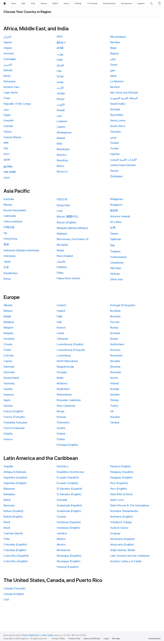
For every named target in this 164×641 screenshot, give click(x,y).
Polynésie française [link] (15, 422)
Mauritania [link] (63, 149)
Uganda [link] (114, 154)
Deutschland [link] (11, 377)
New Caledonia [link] (66, 405)
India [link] (59, 59)
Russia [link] (114, 327)
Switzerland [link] (117, 344)
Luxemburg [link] (64, 355)
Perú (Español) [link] (119, 483)
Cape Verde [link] (11, 92)
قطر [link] (112, 70)
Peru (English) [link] (118, 488)
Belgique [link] (9, 322)
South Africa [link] (117, 126)
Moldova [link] (62, 383)
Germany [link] (9, 383)
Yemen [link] (114, 170)
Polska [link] (61, 439)
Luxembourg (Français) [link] (71, 349)
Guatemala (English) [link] (69, 511)
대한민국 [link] (62, 199)
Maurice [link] (61, 154)
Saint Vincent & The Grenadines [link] (129, 505)
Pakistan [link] (62, 267)
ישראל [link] (60, 76)
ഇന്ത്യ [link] (8, 166)
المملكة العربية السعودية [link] (124, 98)
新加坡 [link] (114, 210)
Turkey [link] (114, 405)
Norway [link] (61, 416)
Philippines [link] (116, 199)
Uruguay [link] (115, 533)
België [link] (7, 316)
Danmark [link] (9, 366)
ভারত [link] (6, 148)
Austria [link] (61, 428)
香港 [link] (6, 244)
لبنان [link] (59, 115)
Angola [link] (8, 47)
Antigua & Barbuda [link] (15, 471)
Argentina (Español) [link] (15, 477)
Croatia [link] (8, 344)
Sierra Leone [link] (118, 120)
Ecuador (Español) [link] (68, 477)
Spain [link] (7, 400)
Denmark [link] (9, 372)
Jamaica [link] (62, 533)
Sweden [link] (115, 394)
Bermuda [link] (9, 505)
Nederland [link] (63, 389)
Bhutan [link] (8, 204)
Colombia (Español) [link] (15, 544)
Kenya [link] (60, 99)
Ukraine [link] (114, 422)
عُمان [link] (113, 59)
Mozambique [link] (118, 36)
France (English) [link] (13, 411)
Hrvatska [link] (9, 338)
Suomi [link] (114, 377)
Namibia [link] (115, 42)
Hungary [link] (62, 372)
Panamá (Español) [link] (67, 566)
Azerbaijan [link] (10, 59)
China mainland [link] (13, 221)
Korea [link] (7, 278)
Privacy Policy (58, 638)
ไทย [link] (112, 245)
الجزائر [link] (7, 36)
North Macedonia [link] (67, 361)
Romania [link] (115, 316)
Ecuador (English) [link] (67, 483)
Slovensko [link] (116, 355)
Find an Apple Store (30, 635)
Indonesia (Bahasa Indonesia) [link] (21, 250)
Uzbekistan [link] (117, 262)
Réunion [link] (115, 87)
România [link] (115, 310)
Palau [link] (60, 272)
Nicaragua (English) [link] (68, 561)
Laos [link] (60, 210)
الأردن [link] (60, 87)
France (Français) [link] (14, 416)
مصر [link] (6, 109)
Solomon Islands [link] (120, 216)
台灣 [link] (112, 227)
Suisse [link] (114, 338)
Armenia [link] (8, 53)
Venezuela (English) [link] (122, 544)
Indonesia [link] (9, 255)
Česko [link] (7, 349)
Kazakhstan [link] (10, 273)
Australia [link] (9, 199)
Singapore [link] (116, 204)
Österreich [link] (63, 422)
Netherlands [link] (64, 394)
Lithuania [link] (62, 338)
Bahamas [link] (9, 488)
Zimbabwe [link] (116, 176)
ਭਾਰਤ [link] (59, 36)
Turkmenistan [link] (118, 257)
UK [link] (112, 411)
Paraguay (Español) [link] (121, 471)
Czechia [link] (8, 355)
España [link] (8, 389)
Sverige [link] (114, 389)
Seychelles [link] (116, 114)
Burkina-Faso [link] (12, 87)
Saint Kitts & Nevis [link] (121, 494)
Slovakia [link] (115, 361)
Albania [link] (8, 305)
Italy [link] (59, 322)
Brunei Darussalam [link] (15, 210)
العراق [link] (60, 65)
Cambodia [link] (10, 215)
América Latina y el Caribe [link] (126, 561)
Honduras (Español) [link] (69, 522)
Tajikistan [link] (115, 239)
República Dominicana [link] (70, 471)
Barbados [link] (9, 494)
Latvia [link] (60, 333)
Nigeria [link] (114, 53)
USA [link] (6, 599)
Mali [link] (59, 143)
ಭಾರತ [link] (7, 159)
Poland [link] (61, 433)
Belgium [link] (8, 327)
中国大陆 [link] (9, 227)
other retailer (48, 635)
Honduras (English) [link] (68, 527)
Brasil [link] (7, 522)
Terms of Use (74, 638)
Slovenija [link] (115, 372)
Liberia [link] (61, 126)
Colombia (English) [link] (15, 550)
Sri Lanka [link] (115, 222)
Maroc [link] (60, 166)
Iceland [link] (61, 305)
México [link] (61, 538)
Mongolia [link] (62, 244)
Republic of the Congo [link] (17, 103)
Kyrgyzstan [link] (63, 205)
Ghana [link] (7, 131)
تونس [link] (113, 137)
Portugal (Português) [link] (122, 305)
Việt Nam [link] (115, 268)
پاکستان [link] (61, 261)
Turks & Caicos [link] (119, 527)
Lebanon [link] (62, 121)
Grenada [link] (62, 499)
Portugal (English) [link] (67, 444)
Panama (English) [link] (120, 466)
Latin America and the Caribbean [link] (130, 555)
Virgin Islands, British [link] (122, 550)
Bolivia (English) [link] (13, 516)
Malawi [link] (61, 138)
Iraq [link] (59, 70)
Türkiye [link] (114, 400)
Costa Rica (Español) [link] (16, 555)
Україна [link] (115, 416)
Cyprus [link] (8, 361)
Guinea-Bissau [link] (12, 137)
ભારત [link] (6, 154)
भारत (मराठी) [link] (10, 172)
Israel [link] (60, 82)
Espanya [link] (9, 394)
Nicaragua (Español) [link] (69, 555)
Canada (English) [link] (14, 594)
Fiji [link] (5, 233)
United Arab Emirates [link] (123, 165)
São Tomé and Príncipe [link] (124, 92)
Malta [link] (60, 377)
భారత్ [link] (60, 47)
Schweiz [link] (115, 333)
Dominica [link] (62, 466)
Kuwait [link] (61, 110)
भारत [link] (6, 142)
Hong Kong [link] (10, 238)
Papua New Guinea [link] (68, 278)
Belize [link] (7, 499)
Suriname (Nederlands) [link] (124, 511)
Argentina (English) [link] (15, 483)
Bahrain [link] (8, 70)
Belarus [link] (8, 310)
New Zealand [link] (65, 255)
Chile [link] (7, 538)
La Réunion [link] (117, 81)
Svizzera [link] (115, 349)
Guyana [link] (61, 516)
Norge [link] (60, 411)
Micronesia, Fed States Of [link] (72, 239)
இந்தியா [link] (61, 42)
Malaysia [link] (62, 233)
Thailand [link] (115, 251)
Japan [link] (7, 261)
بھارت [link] (60, 54)
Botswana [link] (9, 81)
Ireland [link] (61, 310)
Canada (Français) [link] (14, 588)
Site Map (116, 638)
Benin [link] (7, 75)
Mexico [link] (61, 544)
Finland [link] (114, 383)
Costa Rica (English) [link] (16, 561)
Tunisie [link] (114, 142)
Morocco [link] (62, 171)
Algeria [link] (8, 42)
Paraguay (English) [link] (121, 477)
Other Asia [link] (116, 279)
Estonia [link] (8, 405)
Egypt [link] (7, 114)
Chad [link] (7, 98)
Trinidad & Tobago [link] (121, 522)
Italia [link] (59, 316)
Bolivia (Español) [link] (13, 511)
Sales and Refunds (92, 638)
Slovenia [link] (115, 366)
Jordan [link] (61, 93)
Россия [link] (114, 322)
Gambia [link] (8, 126)
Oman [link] (113, 64)
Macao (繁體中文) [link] (67, 216)
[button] (151, 3)
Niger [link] (113, 47)
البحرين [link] (8, 64)
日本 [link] (6, 267)
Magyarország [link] (65, 366)
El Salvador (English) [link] (69, 494)
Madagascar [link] (64, 132)
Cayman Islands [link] (13, 533)
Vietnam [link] (115, 273)
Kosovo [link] (61, 327)
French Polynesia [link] (14, 428)
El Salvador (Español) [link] (69, 488)
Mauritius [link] (62, 160)
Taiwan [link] (114, 233)
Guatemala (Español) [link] (69, 505)
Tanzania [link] (115, 131)
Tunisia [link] (114, 148)
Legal (106, 638)
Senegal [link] (115, 109)
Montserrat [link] (63, 550)
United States (154, 638)
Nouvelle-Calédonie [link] (69, 400)
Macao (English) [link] (66, 222)
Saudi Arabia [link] (117, 103)
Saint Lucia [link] (116, 499)
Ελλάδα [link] (8, 433)
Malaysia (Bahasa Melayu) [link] (72, 228)
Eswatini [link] (8, 120)
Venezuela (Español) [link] (122, 538)
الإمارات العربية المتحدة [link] (123, 159)
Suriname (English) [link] (121, 516)
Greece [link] (8, 439)
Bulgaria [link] (8, 333)
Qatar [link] (113, 75)
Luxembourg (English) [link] (70, 344)
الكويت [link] (61, 104)
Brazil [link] (7, 527)
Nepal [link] (60, 250)
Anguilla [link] (8, 466)
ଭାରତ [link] (7, 177)
